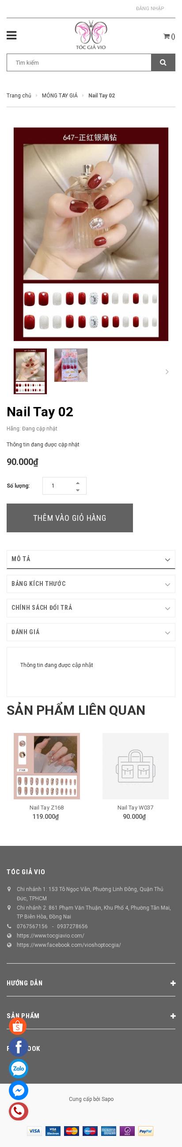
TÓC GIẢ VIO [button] (26, 872)
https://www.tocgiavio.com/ (50, 936)
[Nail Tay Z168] (47, 766)
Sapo (108, 1099)
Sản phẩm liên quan (76, 710)
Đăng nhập (150, 9)
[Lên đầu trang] (153, 1129)
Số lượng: (18, 486)
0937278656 (72, 926)
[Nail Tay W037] (135, 766)
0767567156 (32, 926)
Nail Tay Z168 (47, 807)
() (172, 36)
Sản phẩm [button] (23, 1016)
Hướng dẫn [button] (25, 983)
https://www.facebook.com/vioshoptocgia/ (69, 945)
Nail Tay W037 (136, 807)
